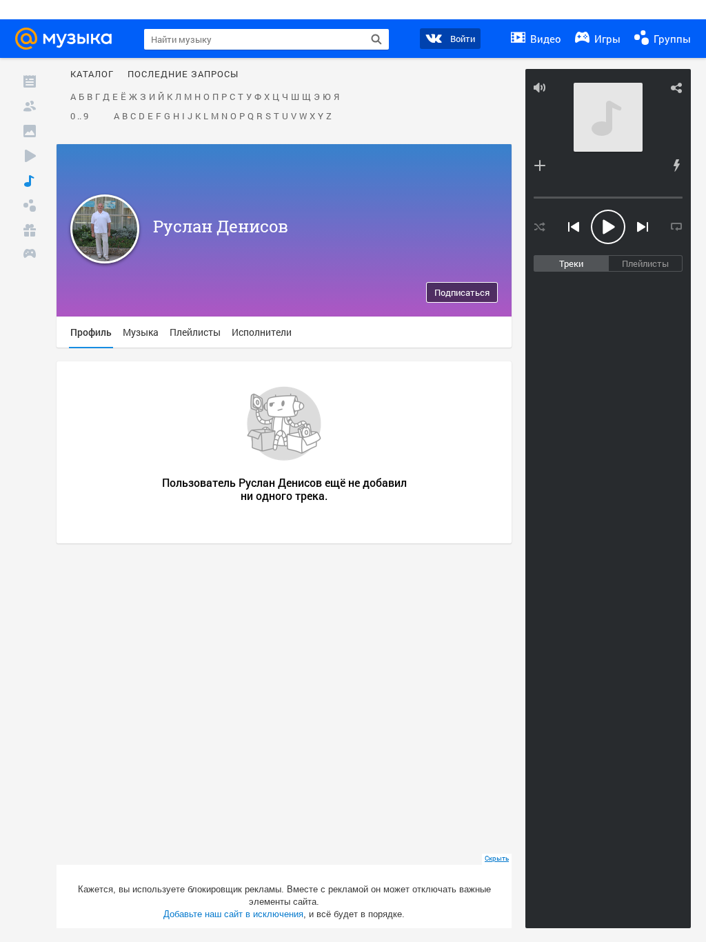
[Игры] (30, 255)
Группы (671, 39)
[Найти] (376, 39)
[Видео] (30, 155)
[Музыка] (30, 180)
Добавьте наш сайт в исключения (233, 914)
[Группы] (30, 205)
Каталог (92, 74)
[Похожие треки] (676, 165)
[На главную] (67, 39)
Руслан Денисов (220, 226)
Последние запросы (183, 74)
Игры (606, 39)
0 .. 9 (79, 116)
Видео (544, 39)
